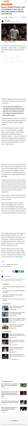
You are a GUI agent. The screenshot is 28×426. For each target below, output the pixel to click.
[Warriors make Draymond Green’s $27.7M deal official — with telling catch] (5, 342)
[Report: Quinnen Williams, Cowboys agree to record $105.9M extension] (5, 320)
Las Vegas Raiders (12, 328)
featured (16, 264)
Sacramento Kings (12, 337)
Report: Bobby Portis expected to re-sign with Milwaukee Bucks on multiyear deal (9, 409)
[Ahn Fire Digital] (6, 1)
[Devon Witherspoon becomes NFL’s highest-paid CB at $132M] (5, 314)
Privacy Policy (23, 424)
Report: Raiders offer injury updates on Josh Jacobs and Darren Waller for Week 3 (10, 385)
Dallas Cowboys (12, 321)
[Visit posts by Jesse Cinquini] (2, 21)
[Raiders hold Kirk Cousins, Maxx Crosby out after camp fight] (5, 326)
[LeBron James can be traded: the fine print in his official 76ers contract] (5, 349)
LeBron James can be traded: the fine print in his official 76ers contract (16, 349)
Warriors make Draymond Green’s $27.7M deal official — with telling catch (16, 341)
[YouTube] (14, 421)
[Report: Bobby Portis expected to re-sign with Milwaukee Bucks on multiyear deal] (23, 409)
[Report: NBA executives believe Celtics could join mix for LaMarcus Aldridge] (23, 402)
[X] (12, 421)
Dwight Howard (10, 264)
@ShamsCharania (15, 57)
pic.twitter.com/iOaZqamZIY (10, 58)
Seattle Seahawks (12, 315)
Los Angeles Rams (12, 309)
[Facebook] (10, 421)
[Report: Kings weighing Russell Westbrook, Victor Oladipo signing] (5, 335)
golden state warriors (6, 266)
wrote (13, 115)
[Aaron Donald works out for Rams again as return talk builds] (5, 308)
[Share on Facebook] (4, 17)
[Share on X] (6, 17)
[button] (2, 1)
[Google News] (16, 421)
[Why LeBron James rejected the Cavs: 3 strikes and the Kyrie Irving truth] (5, 356)
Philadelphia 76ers (12, 352)
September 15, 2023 (8, 63)
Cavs (10, 359)
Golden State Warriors (7, 4)
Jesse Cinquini (7, 20)
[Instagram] (17, 421)
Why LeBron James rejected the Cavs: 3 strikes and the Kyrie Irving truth (17, 356)
